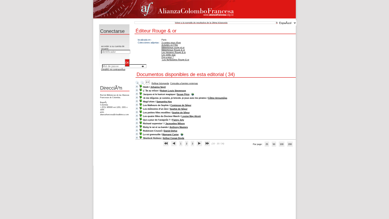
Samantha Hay (164, 101)
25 (267, 144)
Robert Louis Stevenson (173, 90)
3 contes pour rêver (171, 42)
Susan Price (183, 94)
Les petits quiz (168, 55)
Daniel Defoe (170, 131)
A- (102, 12)
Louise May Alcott (191, 116)
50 (274, 144)
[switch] (143, 66)
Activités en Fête (169, 45)
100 (281, 144)
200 (290, 144)
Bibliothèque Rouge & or (173, 50)
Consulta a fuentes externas (184, 83)
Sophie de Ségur (178, 109)
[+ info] (137, 86)
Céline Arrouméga (217, 98)
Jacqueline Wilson (175, 123)
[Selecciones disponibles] (148, 83)
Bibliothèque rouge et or (173, 47)
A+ (108, 12)
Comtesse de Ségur (180, 105)
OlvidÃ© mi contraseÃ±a (113, 69)
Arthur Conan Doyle (173, 138)
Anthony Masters (179, 127)
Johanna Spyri (158, 87)
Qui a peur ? (167, 57)
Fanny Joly (178, 120)
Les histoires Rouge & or (173, 52)
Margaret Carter (170, 134)
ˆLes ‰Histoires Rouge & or (175, 59)
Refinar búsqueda (160, 83)
